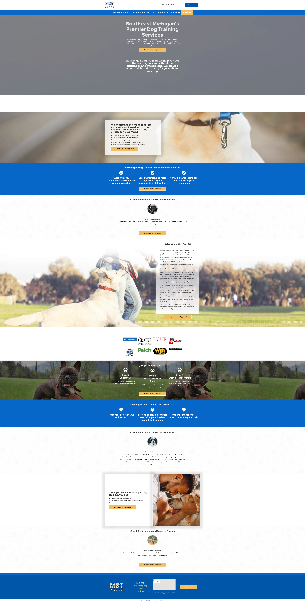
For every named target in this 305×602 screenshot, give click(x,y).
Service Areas (175, 12)
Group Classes (138, 12)
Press (141, 588)
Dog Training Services (120, 12)
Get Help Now (187, 12)
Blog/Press (162, 12)
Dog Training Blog (140, 586)
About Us (150, 12)
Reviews (141, 591)
